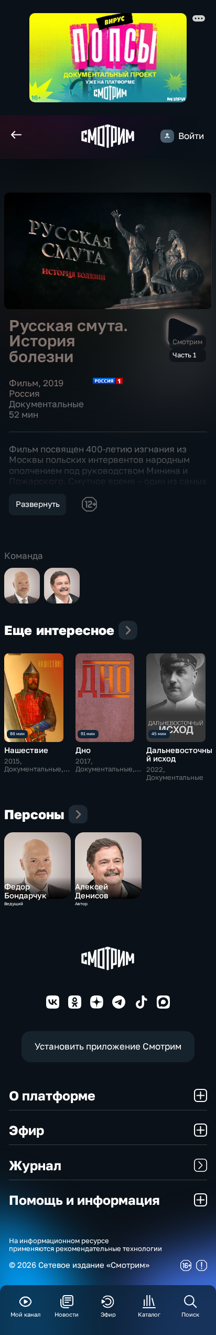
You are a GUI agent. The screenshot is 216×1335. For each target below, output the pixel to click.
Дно (83, 750)
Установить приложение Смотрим (108, 1046)
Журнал (35, 1165)
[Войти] (167, 136)
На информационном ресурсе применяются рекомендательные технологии (85, 1245)
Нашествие (26, 750)
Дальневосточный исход (179, 754)
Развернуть (38, 504)
